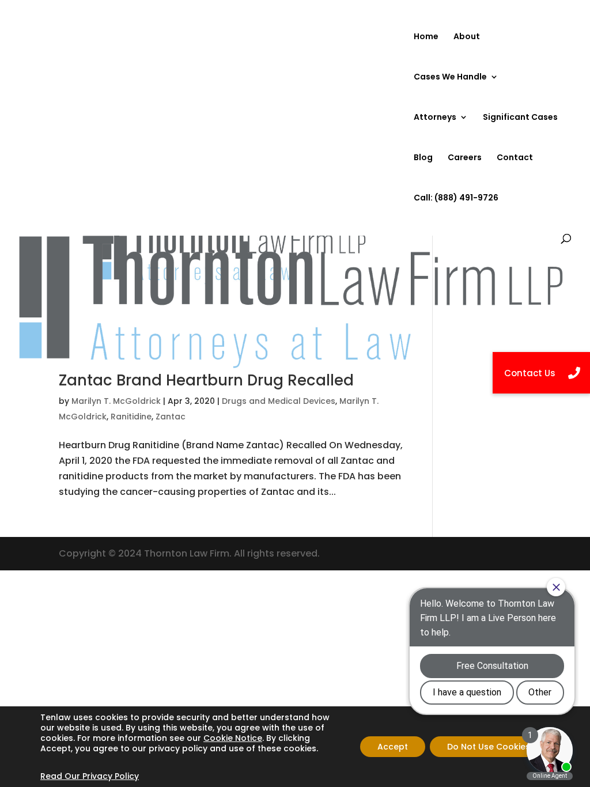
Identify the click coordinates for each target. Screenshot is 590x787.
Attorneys (435, 118)
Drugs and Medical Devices (278, 401)
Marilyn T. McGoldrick (116, 401)
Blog (423, 158)
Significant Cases (520, 118)
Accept (392, 746)
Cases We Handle (450, 77)
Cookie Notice (232, 738)
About (466, 37)
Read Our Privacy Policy (89, 776)
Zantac (171, 416)
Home (426, 37)
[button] (541, 373)
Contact (515, 158)
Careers (465, 158)
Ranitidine (131, 416)
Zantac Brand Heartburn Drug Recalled (206, 380)
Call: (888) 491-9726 (456, 198)
